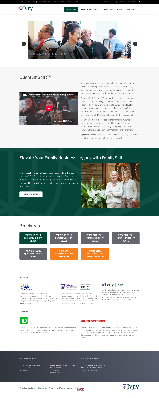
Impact (75, 2)
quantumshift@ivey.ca (89, 370)
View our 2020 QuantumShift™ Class (33, 254)
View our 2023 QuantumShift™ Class (64, 238)
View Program (31, 194)
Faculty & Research (44, 2)
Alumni (113, 2)
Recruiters (132, 2)
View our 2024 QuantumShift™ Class (33, 238)
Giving (106, 2)
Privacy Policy (54, 388)
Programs (31, 2)
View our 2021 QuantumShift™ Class (126, 238)
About (55, 2)
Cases (68, 2)
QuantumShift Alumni (113, 9)
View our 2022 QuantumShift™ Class (95, 238)
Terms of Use (43, 388)
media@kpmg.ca (56, 373)
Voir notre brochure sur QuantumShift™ (95, 254)
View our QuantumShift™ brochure (64, 254)
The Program (71, 9)
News (62, 2)
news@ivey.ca (24, 370)
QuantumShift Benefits (90, 9)
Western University (67, 388)
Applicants (121, 2)
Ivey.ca (23, 2)
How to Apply (132, 9)
